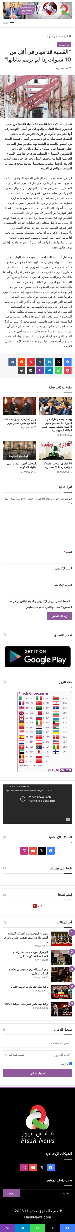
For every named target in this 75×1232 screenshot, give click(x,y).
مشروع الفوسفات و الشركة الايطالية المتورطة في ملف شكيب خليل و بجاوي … (26, 937)
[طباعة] (21, 370)
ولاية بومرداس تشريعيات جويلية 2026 (26, 1003)
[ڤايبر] (40, 370)
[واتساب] (58, 370)
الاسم (68, 551)
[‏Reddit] (21, 362)
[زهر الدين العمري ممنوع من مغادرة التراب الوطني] (61, 974)
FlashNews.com (37, 1217)
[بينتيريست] (31, 362)
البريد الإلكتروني (62, 568)
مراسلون (52, 36)
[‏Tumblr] (40, 362)
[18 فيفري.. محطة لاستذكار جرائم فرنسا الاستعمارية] (55, 450)
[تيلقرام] (49, 370)
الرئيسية (64, 36)
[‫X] (58, 362)
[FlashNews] (37, 10)
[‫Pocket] (68, 370)
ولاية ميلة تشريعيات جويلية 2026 (29, 986)
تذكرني (65, 1063)
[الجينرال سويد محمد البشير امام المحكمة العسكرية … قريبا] (61, 957)
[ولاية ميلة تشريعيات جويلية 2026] (61, 992)
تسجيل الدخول (37, 1073)
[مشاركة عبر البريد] (31, 370)
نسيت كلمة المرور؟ (14, 1054)
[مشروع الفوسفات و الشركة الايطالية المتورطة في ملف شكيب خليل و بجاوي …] (61, 939)
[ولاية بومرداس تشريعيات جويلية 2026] (61, 1009)
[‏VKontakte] (12, 362)
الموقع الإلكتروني (63, 584)
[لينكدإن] (49, 362)
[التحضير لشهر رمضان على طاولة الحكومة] (19, 450)
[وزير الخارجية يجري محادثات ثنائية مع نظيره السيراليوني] (19, 406)
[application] (37, 804)
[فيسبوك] (68, 362)
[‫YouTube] (33, 851)
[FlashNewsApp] (37, 656)
